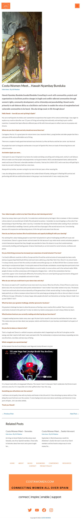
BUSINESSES (40, 463)
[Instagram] (51, 510)
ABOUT (21, 463)
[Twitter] (30, 510)
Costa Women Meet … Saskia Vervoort (58, 431)
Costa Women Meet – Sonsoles (19, 431)
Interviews (5, 89)
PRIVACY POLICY (46, 466)
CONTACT (32, 466)
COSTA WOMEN (46, 518)
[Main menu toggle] (77, 6)
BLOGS (30, 463)
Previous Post (8, 413)
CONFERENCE (54, 463)
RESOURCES (67, 463)
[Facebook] (44, 510)
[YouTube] (37, 510)
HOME (12, 463)
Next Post (74, 413)
